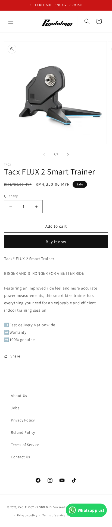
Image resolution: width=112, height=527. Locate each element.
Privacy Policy (23, 420)
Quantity (11, 196)
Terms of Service (25, 444)
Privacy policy (27, 515)
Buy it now (56, 241)
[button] (11, 21)
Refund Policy (23, 432)
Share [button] (15, 356)
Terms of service (53, 515)
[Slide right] (68, 154)
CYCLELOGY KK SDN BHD (35, 507)
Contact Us (20, 456)
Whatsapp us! (91, 510)
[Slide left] (44, 154)
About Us (19, 395)
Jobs (15, 407)
